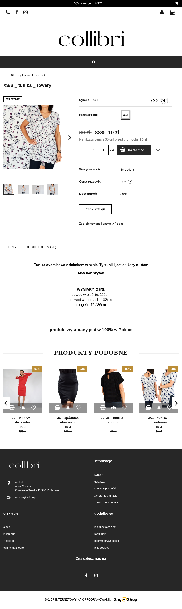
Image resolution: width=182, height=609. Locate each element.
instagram (9, 534)
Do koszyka (136, 150)
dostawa (99, 481)
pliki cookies (101, 547)
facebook (8, 540)
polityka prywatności (106, 540)
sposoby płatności (105, 488)
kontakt (98, 474)
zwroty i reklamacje (105, 495)
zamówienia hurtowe (106, 502)
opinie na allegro (13, 547)
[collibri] (159, 100)
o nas (6, 527)
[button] (173, 12)
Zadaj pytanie (95, 210)
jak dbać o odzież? (105, 527)
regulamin (100, 534)
